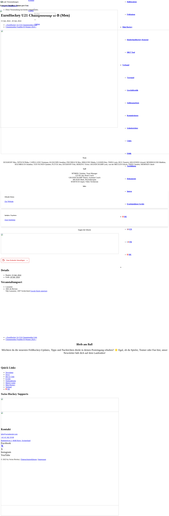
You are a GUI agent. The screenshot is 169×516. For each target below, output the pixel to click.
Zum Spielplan (10, 220)
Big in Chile (10, 377)
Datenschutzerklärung (29, 459)
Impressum (42, 459)
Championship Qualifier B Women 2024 (21, 339)
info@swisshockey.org (9, 434)
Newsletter (9, 373)
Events (8, 379)
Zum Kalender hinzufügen (15, 260)
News (8, 375)
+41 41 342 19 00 (7, 437)
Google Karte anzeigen (38, 291)
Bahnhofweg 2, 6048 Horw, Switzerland (15, 441)
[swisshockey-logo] (59, 127)
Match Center (10, 383)
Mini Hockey (10, 385)
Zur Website (9, 201)
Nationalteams (11, 381)
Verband (9, 387)
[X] (2, 446)
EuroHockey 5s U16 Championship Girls (21, 337)
